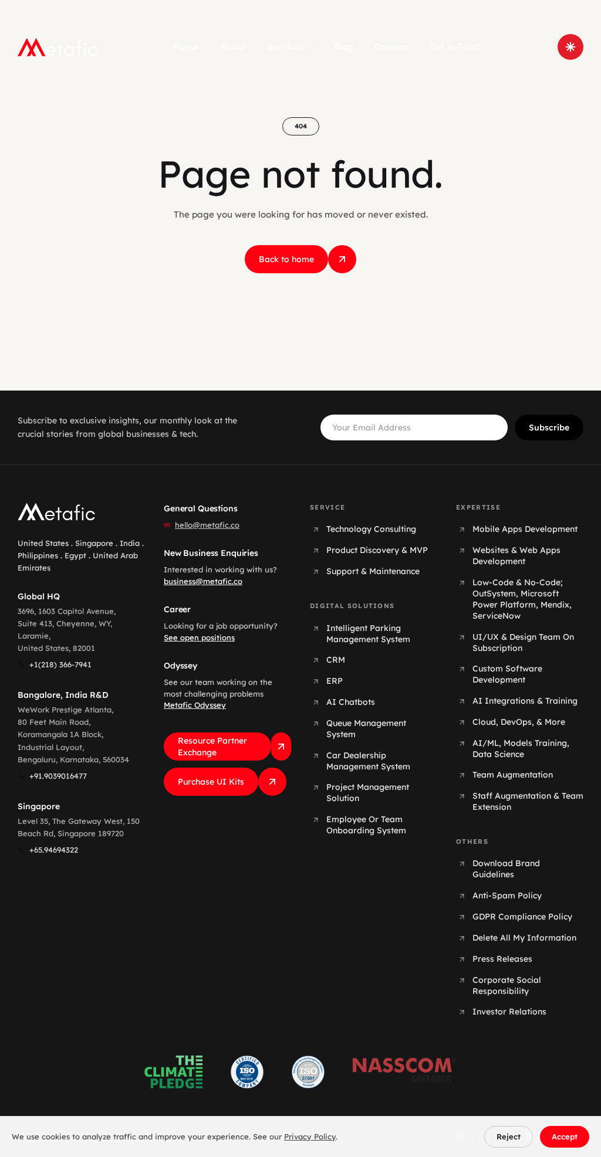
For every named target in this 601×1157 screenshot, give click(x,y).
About (233, 46)
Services (285, 46)
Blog (343, 46)
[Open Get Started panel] (570, 47)
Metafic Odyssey (195, 705)
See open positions (199, 637)
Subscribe (549, 427)
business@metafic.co (203, 581)
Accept (565, 1136)
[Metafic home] (58, 47)
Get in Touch (455, 46)
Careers (391, 46)
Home (186, 46)
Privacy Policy (310, 1136)
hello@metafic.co (207, 525)
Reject (509, 1136)
